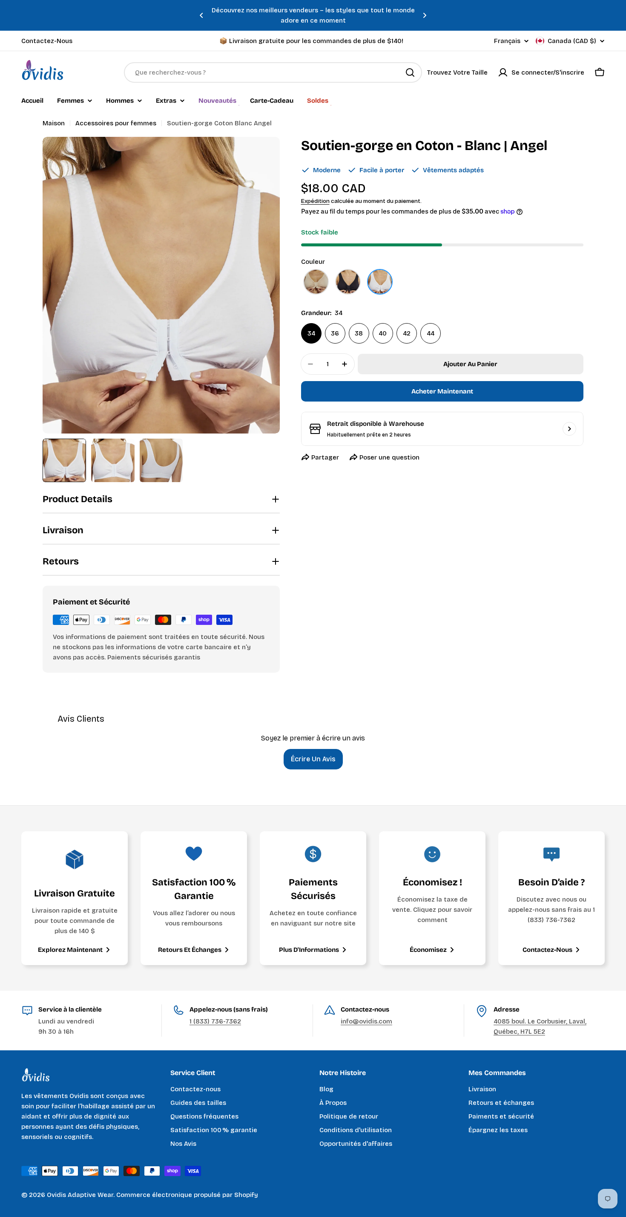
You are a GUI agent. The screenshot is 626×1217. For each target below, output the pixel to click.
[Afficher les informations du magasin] (569, 429)
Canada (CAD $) (572, 41)
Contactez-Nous (46, 41)
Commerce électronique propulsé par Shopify (187, 1195)
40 (383, 333)
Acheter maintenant (442, 391)
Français (507, 41)
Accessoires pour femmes (115, 123)
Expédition (315, 201)
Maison (54, 123)
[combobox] (273, 72)
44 (430, 333)
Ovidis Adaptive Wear (80, 1195)
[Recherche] (410, 72)
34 (311, 333)
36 (335, 333)
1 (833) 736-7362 (215, 1021)
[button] (201, 15)
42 (407, 333)
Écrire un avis (313, 759)
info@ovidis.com (366, 1021)
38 (359, 333)
